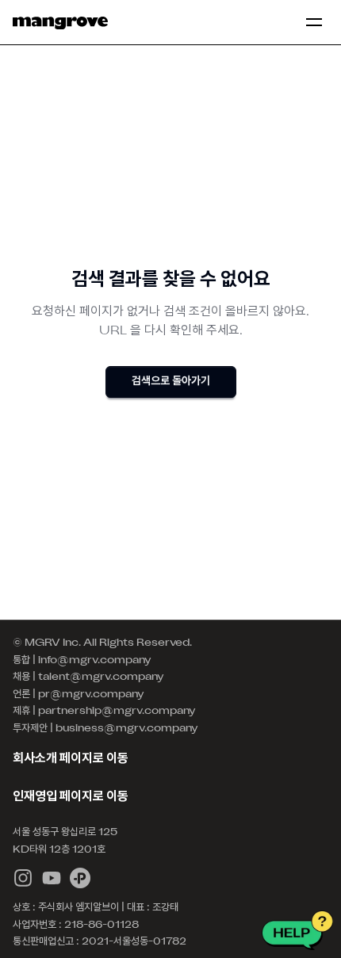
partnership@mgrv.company (117, 711)
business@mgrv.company (127, 729)
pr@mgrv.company (91, 695)
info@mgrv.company (94, 661)
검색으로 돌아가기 (171, 381)
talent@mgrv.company (101, 677)
